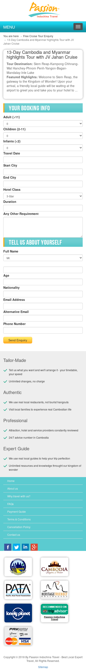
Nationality (11, 287)
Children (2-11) (14, 129)
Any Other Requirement (21, 213)
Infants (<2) (12, 141)
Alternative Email (16, 311)
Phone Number (14, 323)
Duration (9, 201)
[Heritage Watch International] (55, 589)
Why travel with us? (18, 496)
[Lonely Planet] (18, 613)
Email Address (14, 299)
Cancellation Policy (18, 527)
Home (11, 481)
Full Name (10, 251)
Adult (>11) (11, 117)
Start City (10, 165)
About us (12, 488)
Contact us (13, 534)
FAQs (10, 504)
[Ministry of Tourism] (18, 566)
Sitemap (43, 667)
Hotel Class (12, 189)
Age (6, 275)
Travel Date (11, 153)
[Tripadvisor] (55, 613)
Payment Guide (16, 511)
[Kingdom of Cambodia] (55, 566)
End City (9, 177)
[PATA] (18, 589)
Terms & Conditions (19, 519)
